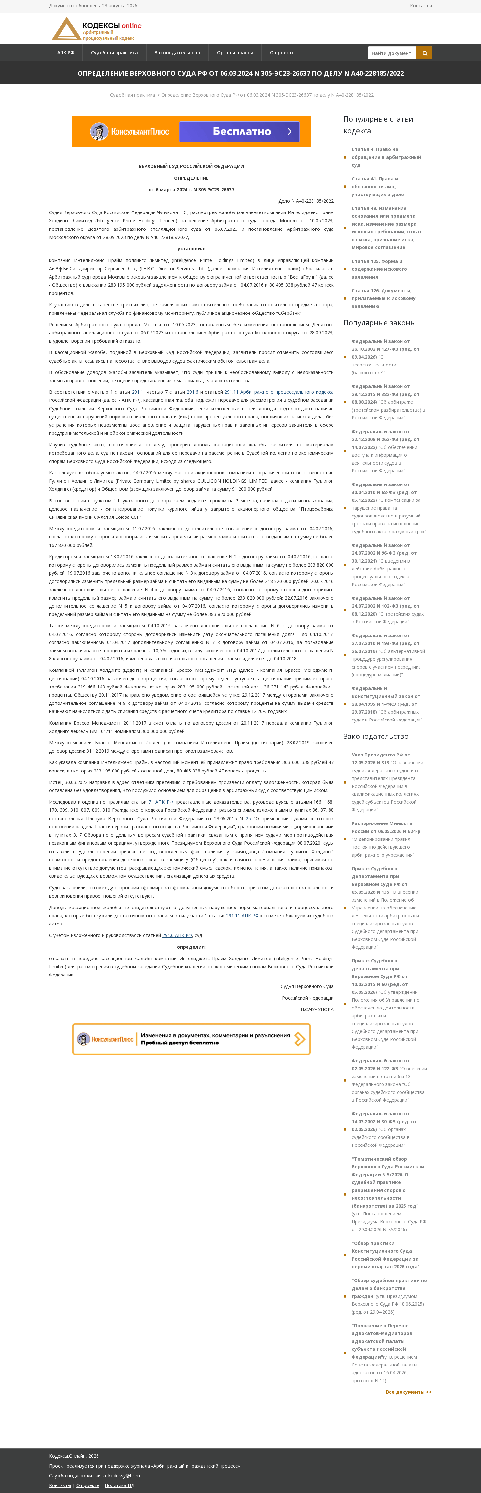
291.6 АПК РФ (177, 935)
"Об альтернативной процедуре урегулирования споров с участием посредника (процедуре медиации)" (388, 655)
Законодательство (177, 52)
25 (248, 818)
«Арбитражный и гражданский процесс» (195, 1466)
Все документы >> (409, 1392)
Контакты (421, 5)
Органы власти (235, 52)
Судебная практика (114, 52)
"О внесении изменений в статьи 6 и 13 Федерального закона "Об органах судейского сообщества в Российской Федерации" (389, 1080)
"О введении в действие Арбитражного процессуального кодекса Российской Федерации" (384, 564)
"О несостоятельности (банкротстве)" (385, 357)
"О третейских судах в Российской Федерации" (388, 610)
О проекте (282, 52)
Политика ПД (119, 1485)
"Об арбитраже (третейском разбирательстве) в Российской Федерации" (388, 402)
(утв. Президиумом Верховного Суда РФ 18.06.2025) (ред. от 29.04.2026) (389, 1296)
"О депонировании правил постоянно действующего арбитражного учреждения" (386, 839)
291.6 (192, 392)
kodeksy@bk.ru (124, 1475)
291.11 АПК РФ (242, 915)
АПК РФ (65, 52)
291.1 (137, 392)
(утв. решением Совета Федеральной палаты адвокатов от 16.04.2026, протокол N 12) (384, 1352)
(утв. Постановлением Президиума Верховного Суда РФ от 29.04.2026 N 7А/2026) (389, 1194)
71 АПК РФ (160, 802)
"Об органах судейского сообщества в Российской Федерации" (384, 1129)
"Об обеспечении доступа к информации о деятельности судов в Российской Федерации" (385, 451)
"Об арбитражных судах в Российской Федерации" (387, 704)
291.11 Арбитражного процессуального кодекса (279, 392)
